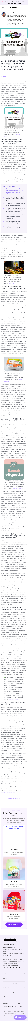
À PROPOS (6, 978)
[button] (2, 7)
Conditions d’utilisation (9, 1015)
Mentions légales (9, 1017)
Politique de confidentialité (18, 1011)
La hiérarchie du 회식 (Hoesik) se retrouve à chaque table (15, 204)
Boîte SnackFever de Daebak (9, 792)
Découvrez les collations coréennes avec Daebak (13, 226)
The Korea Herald (18, 488)
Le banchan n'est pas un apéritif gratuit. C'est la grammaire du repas (15, 198)
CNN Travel (12, 283)
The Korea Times (13, 699)
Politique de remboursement (11, 1013)
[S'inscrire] (23, 997)
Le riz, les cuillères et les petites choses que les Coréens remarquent (15, 216)
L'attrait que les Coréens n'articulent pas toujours (13, 222)
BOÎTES (5, 973)
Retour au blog (15, 798)
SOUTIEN (6, 987)
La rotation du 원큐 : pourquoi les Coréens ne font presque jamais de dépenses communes (15, 210)
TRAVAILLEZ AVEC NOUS (10, 983)
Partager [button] (5, 76)
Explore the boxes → (14, 924)
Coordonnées (21, 1013)
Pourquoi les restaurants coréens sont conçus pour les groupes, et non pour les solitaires (14, 191)
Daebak (9, 1011)
